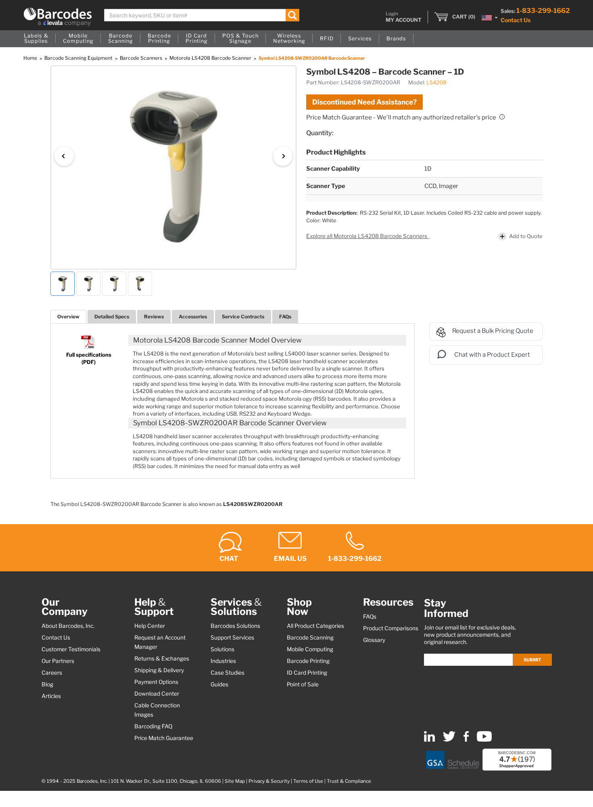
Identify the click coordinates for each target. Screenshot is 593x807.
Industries (223, 661)
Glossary (374, 640)
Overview (68, 317)
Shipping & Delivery (159, 670)
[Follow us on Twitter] (449, 740)
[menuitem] (36, 38)
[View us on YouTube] (484, 740)
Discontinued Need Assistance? (364, 102)
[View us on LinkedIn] (429, 740)
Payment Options (156, 682)
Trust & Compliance (349, 781)
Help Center (149, 626)
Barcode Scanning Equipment (79, 58)
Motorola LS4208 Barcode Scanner (211, 58)
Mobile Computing (310, 649)
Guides (219, 684)
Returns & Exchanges (161, 658)
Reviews (154, 317)
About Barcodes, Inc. (68, 626)
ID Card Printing (307, 672)
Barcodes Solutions (235, 626)
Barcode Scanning (310, 637)
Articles (51, 696)
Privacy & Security (269, 781)
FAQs (285, 317)
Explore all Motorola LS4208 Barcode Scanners (367, 236)
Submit (532, 660)
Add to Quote (526, 236)
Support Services (232, 637)
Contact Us (515, 20)
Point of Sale (303, 684)
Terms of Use (308, 781)
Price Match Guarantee (163, 738)
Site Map (235, 781)
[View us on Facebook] (466, 740)
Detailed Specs (111, 317)
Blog (47, 684)
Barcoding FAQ (153, 726)
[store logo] (57, 17)
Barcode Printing (308, 661)
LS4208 (436, 82)
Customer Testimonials (71, 649)
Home (30, 58)
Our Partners (58, 661)
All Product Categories (315, 626)
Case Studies (227, 672)
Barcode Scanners (141, 58)
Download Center (156, 693)
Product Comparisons (390, 628)
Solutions (222, 649)
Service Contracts (243, 317)
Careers (52, 672)
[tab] (68, 316)
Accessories (193, 317)
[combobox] (202, 15)
